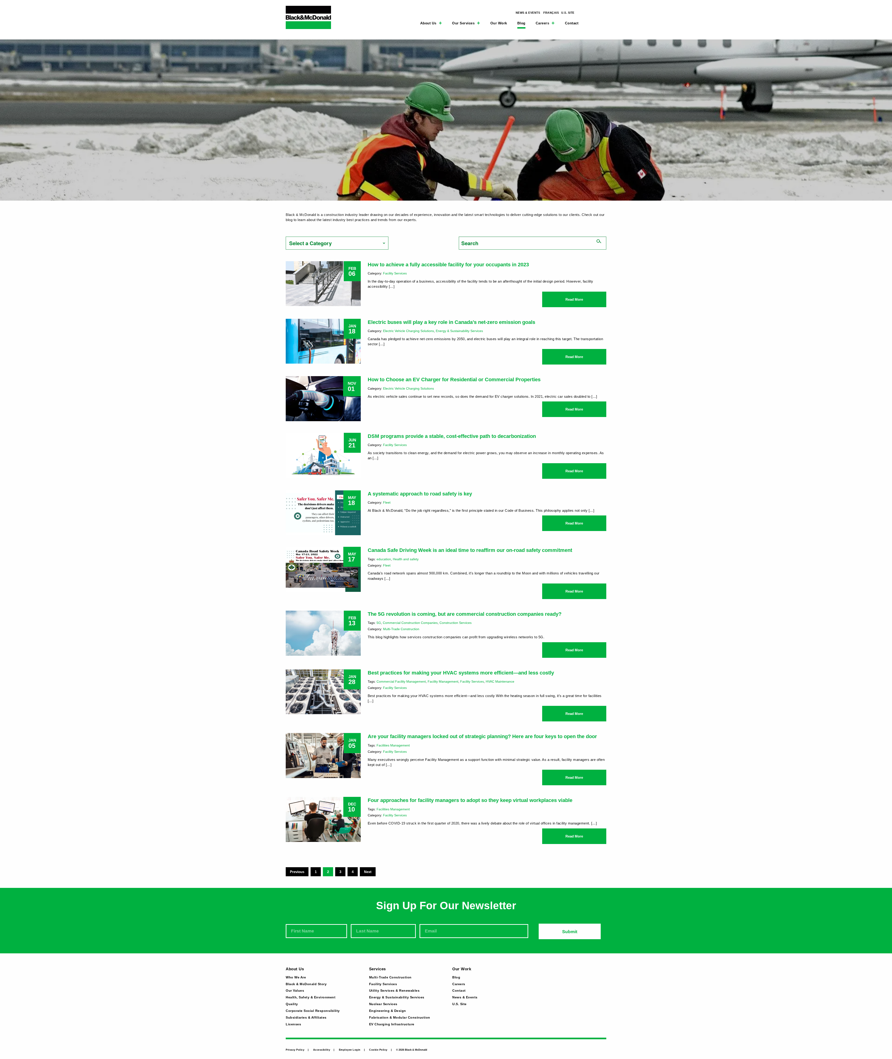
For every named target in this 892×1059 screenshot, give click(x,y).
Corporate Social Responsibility (313, 1011)
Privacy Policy (295, 1049)
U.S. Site (567, 12)
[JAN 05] (323, 755)
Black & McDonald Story (306, 984)
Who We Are (296, 977)
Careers (542, 23)
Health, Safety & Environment (310, 997)
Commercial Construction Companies (410, 623)
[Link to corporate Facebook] (594, 12)
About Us (428, 23)
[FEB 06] (323, 283)
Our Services (463, 23)
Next (367, 872)
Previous (297, 872)
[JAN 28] (323, 691)
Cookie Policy (378, 1049)
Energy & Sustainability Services (459, 331)
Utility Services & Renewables (394, 990)
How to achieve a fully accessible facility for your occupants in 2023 (448, 264)
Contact (572, 23)
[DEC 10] (323, 818)
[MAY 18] (323, 512)
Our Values (295, 990)
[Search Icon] (588, 22)
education (384, 559)
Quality (292, 1004)
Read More (574, 299)
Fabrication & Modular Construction (399, 1017)
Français (551, 12)
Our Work (498, 23)
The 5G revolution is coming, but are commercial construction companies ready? (464, 614)
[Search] (599, 241)
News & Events (528, 12)
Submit (569, 931)
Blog (521, 23)
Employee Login (350, 1049)
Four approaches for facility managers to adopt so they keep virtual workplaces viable (470, 800)
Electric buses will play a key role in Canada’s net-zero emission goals (451, 322)
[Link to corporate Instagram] (600, 12)
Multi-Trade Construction (401, 629)
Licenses (293, 1024)
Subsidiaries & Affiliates (306, 1017)
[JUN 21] (323, 454)
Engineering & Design (387, 1011)
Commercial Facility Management (401, 681)
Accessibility (321, 1049)
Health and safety (406, 559)
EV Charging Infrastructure (391, 1024)
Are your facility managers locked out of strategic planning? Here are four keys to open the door (482, 736)
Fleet (386, 502)
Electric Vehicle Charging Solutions (408, 331)
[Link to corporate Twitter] (605, 12)
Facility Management (443, 681)
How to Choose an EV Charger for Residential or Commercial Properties (454, 379)
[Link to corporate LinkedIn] (583, 12)
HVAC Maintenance (500, 681)
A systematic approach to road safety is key (420, 494)
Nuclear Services (383, 1004)
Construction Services (455, 623)
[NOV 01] (323, 398)
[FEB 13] (323, 632)
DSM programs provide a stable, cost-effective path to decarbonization (452, 436)
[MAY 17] (323, 568)
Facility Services (395, 273)
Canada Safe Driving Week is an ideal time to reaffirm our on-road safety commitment (470, 550)
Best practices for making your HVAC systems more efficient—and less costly (461, 673)
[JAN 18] (323, 340)
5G (379, 623)
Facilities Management (393, 745)
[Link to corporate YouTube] (589, 12)
